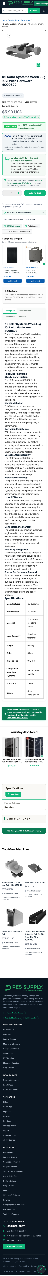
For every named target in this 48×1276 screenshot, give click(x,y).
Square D (7, 1130)
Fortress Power (9, 1126)
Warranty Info (9, 1209)
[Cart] (43, 10)
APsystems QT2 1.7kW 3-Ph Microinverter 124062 (35, 271)
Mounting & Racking (11, 1044)
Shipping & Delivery (11, 1195)
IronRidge (7, 1121)
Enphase (7, 1111)
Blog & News (8, 1186)
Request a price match (17, 718)
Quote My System (14, 1246)
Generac (7, 1116)
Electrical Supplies (11, 1063)
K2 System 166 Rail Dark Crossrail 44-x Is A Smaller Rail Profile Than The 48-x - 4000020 (35, 934)
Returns (6, 1200)
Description (10, 311)
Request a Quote (10, 1167)
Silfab (5, 1102)
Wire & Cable (8, 1068)
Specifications (25, 311)
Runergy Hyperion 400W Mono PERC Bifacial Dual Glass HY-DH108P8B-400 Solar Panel (11, 271)
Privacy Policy (37, 1266)
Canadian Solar (9, 1135)
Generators (8, 1053)
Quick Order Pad (10, 1176)
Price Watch (8, 1152)
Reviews (22, 317)
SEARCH (34, 11)
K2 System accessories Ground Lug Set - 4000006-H (12, 882)
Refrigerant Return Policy (14, 1205)
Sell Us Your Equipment (13, 1171)
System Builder (9, 1181)
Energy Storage (9, 1039)
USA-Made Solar (10, 1090)
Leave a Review (10, 1157)
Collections (14, 20)
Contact (13, 1266)
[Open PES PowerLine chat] (41, 1269)
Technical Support (11, 1214)
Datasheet (15, 794)
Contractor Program (11, 1162)
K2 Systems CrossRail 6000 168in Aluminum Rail (12, 931)
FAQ (5, 1190)
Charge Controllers (11, 1049)
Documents (10, 317)
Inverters (7, 1034)
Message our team (15, 1240)
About (5, 1266)
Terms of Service (10, 1271)
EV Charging (8, 1058)
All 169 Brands (9, 1140)
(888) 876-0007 (16, 1226)
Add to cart (12, 281)
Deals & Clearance (11, 1080)
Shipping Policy (25, 1271)
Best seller (25, 20)
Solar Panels (8, 1030)
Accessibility (24, 1266)
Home (4, 20)
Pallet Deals (8, 1085)
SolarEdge (7, 1107)
